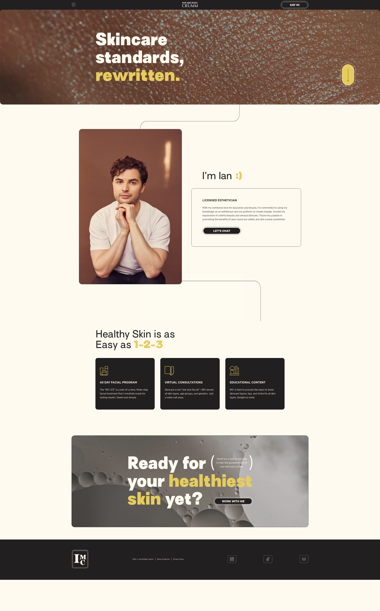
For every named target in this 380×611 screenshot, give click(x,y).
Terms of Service (163, 559)
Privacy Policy (178, 559)
